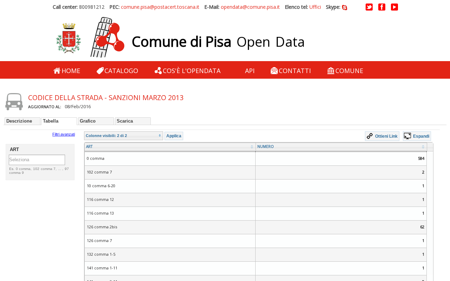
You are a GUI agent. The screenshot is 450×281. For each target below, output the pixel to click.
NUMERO (265, 146)
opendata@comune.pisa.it (250, 7)
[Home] (90, 37)
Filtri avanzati (63, 134)
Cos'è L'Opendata (191, 70)
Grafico (88, 121)
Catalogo (121, 70)
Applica (173, 135)
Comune (349, 70)
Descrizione (19, 121)
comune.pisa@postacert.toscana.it (160, 7)
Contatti (295, 70)
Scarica (125, 121)
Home (71, 70)
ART (89, 146)
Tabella (50, 121)
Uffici (315, 7)
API (250, 70)
